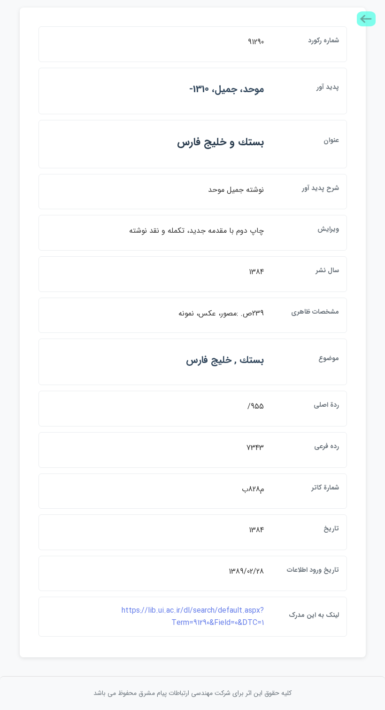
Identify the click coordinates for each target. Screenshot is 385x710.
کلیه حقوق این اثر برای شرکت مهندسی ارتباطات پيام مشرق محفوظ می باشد (192, 693)
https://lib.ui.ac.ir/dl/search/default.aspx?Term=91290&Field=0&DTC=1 (193, 617)
